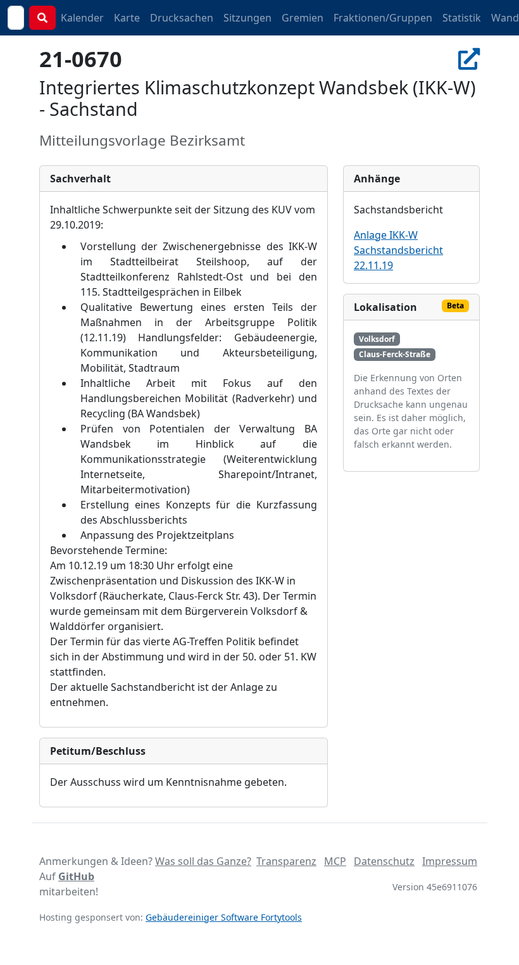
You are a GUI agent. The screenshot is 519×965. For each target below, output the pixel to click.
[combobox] (16, 18)
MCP (335, 861)
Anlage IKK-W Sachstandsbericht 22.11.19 (398, 250)
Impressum (449, 861)
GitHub (76, 876)
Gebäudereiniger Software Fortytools (224, 917)
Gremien (302, 18)
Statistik (461, 18)
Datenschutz (384, 861)
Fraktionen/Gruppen (383, 18)
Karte (127, 18)
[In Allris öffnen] (469, 58)
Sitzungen (247, 18)
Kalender (82, 18)
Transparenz (286, 861)
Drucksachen (181, 18)
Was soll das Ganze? (203, 861)
